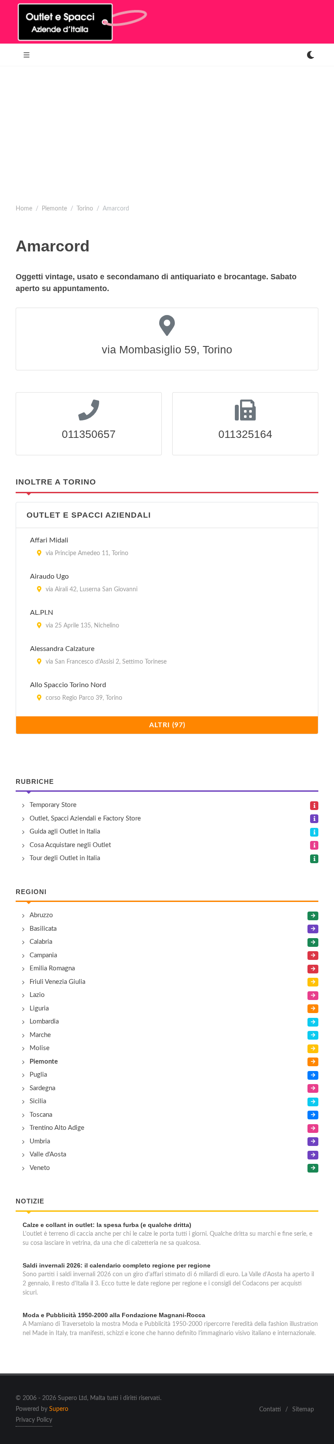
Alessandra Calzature (62, 648)
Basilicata (43, 928)
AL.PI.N (41, 612)
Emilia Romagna (52, 968)
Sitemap (303, 1410)
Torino (85, 208)
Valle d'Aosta (48, 1154)
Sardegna (42, 1088)
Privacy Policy (34, 1420)
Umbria (40, 1141)
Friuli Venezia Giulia (57, 982)
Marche (40, 1035)
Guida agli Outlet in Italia (65, 831)
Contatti (270, 1410)
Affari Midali (49, 540)
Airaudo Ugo (49, 576)
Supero (58, 1409)
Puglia (38, 1074)
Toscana (41, 1115)
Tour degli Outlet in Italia (65, 858)
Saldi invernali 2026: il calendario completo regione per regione (116, 1265)
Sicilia (38, 1101)
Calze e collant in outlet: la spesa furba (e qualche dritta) (107, 1224)
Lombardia (44, 1021)
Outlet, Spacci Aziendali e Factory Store (85, 818)
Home (24, 208)
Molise (40, 1048)
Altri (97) (167, 725)
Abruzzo (41, 915)
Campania (43, 955)
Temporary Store (53, 805)
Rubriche (35, 781)
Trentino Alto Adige (57, 1128)
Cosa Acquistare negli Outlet (70, 845)
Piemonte (54, 208)
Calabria (41, 942)
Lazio (37, 995)
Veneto (40, 1168)
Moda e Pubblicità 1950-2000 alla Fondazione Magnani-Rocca (114, 1315)
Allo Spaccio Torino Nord (68, 684)
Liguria (39, 1008)
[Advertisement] (167, 132)
